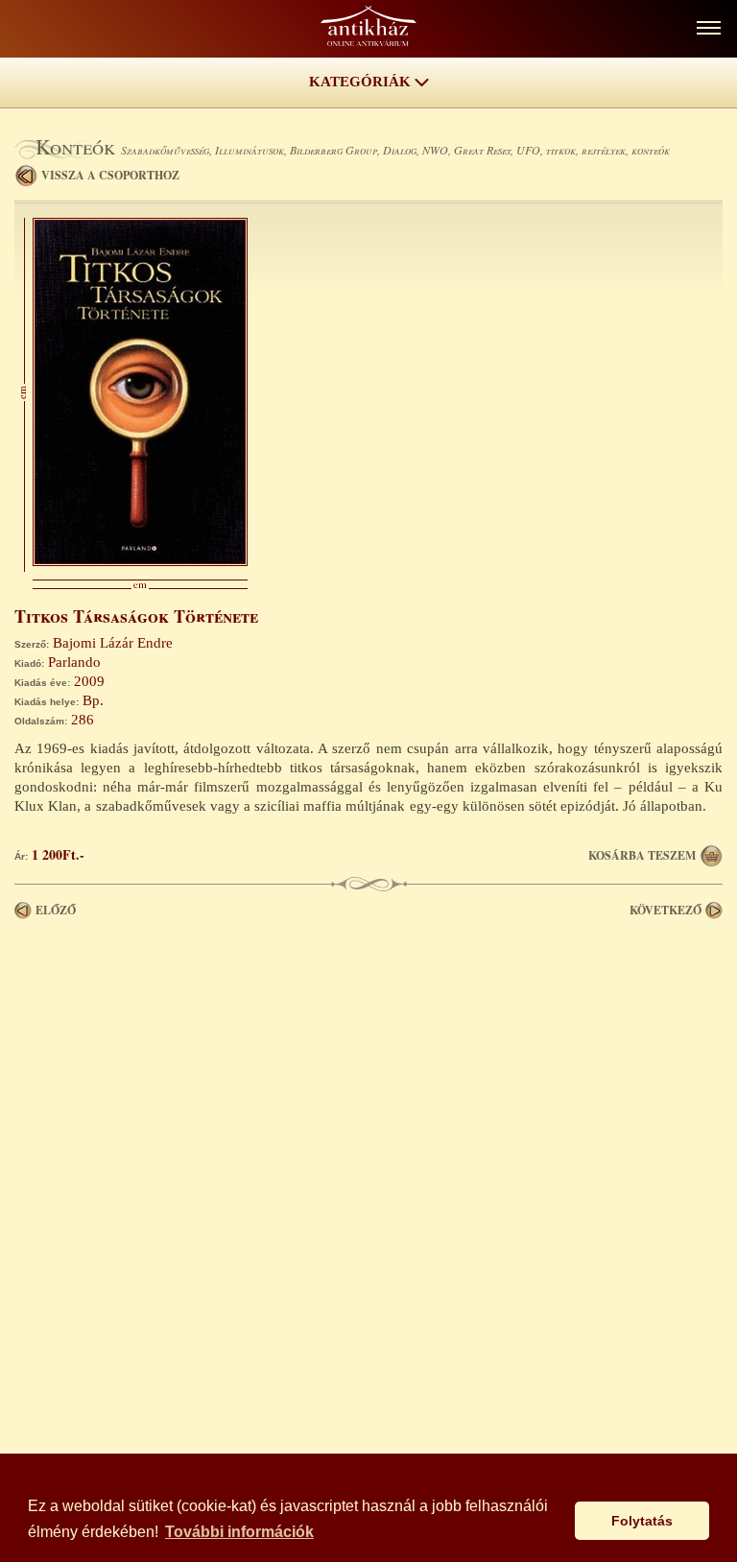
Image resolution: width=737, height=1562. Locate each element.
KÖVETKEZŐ (665, 910)
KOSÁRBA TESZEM (642, 855)
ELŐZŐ (56, 910)
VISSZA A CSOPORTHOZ (110, 175)
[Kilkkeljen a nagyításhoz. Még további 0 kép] (140, 561)
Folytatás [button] (642, 1520)
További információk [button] (239, 1532)
